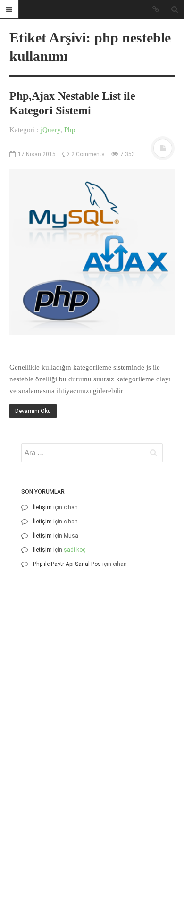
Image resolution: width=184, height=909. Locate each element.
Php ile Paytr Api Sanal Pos (67, 564)
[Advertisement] (92, 675)
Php (69, 130)
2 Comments (87, 154)
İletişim (42, 507)
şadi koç (74, 550)
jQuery (50, 130)
